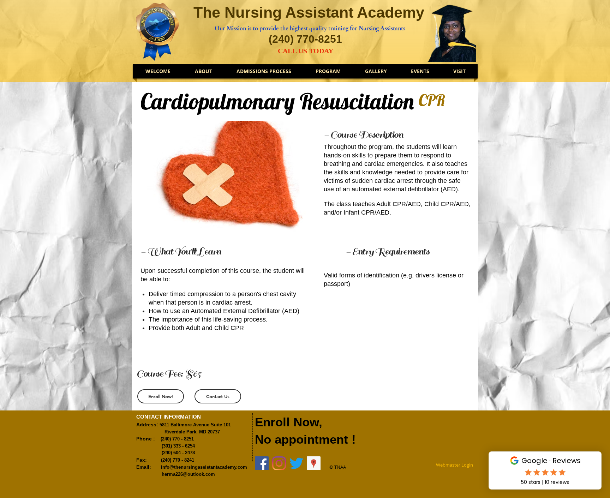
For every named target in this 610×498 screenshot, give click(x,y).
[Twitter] (296, 463)
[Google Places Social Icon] (314, 463)
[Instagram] (279, 463)
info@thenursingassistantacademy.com (204, 467)
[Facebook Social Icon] (262, 463)
